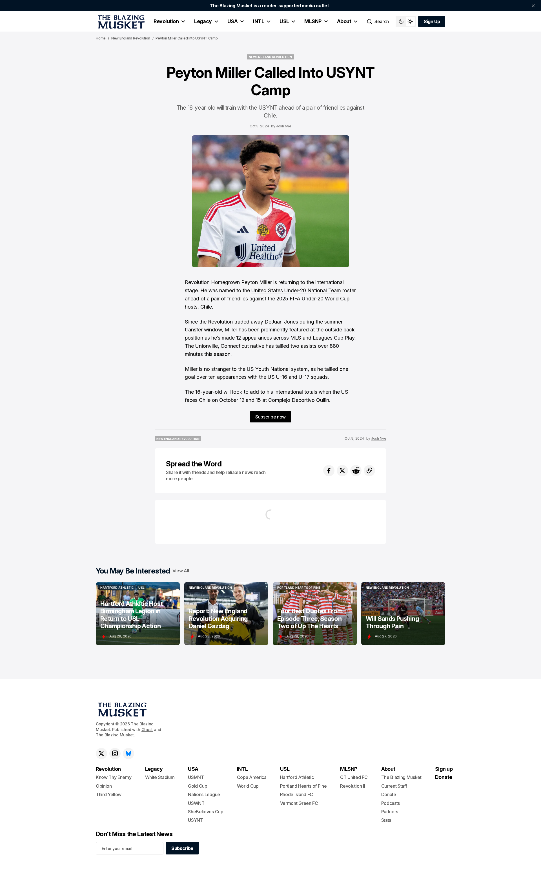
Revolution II (352, 786)
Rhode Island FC (296, 794)
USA (232, 21)
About (344, 21)
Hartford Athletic (297, 777)
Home (101, 38)
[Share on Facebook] (328, 470)
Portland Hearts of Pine (303, 786)
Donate (388, 794)
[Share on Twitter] (342, 470)
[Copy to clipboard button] (369, 470)
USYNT (195, 820)
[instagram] (115, 753)
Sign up (444, 769)
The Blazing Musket (115, 734)
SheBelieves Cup (205, 811)
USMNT (196, 777)
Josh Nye (283, 126)
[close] (533, 5)
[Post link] (138, 613)
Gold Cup (197, 786)
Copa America (252, 777)
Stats (386, 820)
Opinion (104, 786)
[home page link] (120, 21)
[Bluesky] (128, 753)
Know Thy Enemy (114, 777)
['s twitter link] (101, 753)
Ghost (147, 729)
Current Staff (394, 786)
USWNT (196, 803)
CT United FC (353, 777)
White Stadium (160, 777)
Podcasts (390, 803)
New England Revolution (130, 38)
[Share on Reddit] (356, 470)
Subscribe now (270, 417)
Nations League (204, 794)
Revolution (166, 21)
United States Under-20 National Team (296, 290)
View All (180, 570)
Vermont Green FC (299, 803)
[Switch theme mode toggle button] (406, 21)
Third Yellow (108, 794)
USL (284, 21)
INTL (258, 21)
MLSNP (312, 21)
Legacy (203, 21)
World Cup (248, 786)
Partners (389, 811)
